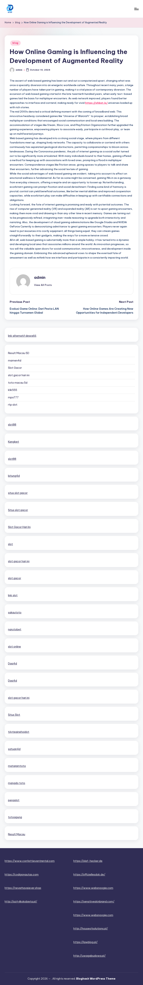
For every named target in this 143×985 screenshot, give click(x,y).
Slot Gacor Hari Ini (19, 527)
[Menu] (136, 9)
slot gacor (14, 578)
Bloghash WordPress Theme (95, 978)
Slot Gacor (15, 367)
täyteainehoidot (18, 732)
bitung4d (14, 476)
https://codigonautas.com (22, 874)
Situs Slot (14, 714)
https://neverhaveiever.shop (23, 888)
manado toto (16, 783)
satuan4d (14, 749)
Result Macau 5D (18, 353)
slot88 (12, 424)
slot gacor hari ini (18, 375)
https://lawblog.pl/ (85, 942)
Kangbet (13, 441)
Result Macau (16, 834)
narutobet (14, 629)
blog (15, 43)
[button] (43, 285)
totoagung (15, 817)
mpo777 (13, 397)
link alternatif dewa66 (22, 335)
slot (10, 544)
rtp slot (12, 404)
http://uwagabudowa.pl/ (89, 955)
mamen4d (14, 360)
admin (39, 277)
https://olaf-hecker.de (87, 861)
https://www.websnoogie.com (93, 888)
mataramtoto (17, 766)
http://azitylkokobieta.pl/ (21, 901)
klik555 (12, 390)
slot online (14, 646)
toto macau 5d (17, 382)
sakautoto (14, 612)
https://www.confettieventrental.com (30, 861)
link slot (13, 595)
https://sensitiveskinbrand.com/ (93, 901)
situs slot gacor (18, 493)
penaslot (13, 800)
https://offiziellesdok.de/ (89, 874)
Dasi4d (12, 663)
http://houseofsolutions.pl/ (90, 928)
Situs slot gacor (18, 510)
